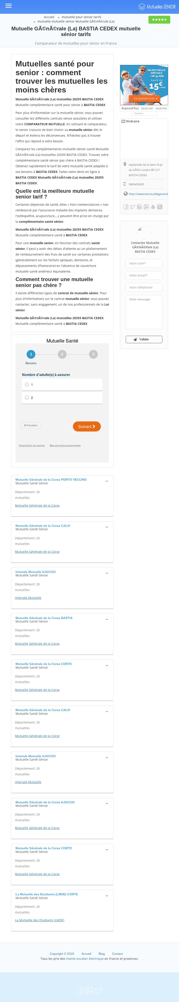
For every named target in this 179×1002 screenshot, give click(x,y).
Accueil (49, 17)
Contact (117, 953)
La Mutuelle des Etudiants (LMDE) (39, 920)
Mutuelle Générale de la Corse (37, 505)
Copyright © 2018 (62, 953)
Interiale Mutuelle (28, 598)
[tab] (62, 481)
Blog (102, 953)
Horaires (138, 113)
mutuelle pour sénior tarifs (81, 17)
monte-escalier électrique (85, 959)
